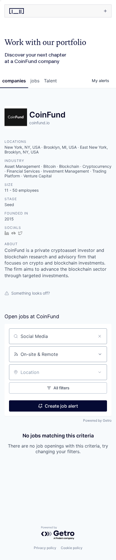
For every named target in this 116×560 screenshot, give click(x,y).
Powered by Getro (97, 420)
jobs (34, 80)
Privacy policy (45, 548)
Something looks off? (30, 293)
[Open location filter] (99, 372)
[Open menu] (84, 11)
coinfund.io (39, 122)
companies (14, 80)
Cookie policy (71, 548)
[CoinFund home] (31, 11)
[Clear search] (99, 336)
